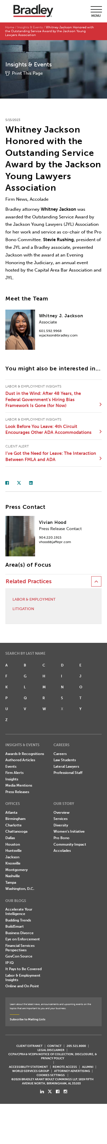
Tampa (10, 882)
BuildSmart (14, 926)
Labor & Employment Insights (22, 977)
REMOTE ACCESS (65, 1067)
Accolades (62, 851)
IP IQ (9, 963)
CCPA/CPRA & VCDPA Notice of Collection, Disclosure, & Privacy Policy (52, 1056)
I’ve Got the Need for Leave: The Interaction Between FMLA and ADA (50, 456)
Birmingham (15, 819)
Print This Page (27, 73)
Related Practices (29, 581)
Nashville (12, 876)
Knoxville (13, 863)
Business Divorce (19, 933)
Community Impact (70, 844)
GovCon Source (18, 956)
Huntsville (13, 851)
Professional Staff (68, 773)
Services (60, 819)
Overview (62, 812)
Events (10, 766)
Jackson (12, 857)
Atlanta (11, 812)
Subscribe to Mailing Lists (27, 1019)
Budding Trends (18, 920)
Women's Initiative (69, 831)
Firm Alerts (14, 773)
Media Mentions (18, 785)
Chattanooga (16, 831)
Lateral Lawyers (66, 766)
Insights (11, 779)
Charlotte (13, 825)
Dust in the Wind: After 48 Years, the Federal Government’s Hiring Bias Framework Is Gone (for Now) (43, 399)
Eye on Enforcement (22, 939)
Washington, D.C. (19, 889)
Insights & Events (30, 27)
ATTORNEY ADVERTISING (72, 1071)
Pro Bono (62, 838)
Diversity (61, 825)
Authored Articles (20, 760)
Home (9, 27)
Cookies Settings (51, 1075)
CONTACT (54, 1046)
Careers (60, 754)
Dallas (10, 838)
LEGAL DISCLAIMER (50, 1050)
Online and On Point (22, 986)
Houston (12, 844)
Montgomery (16, 870)
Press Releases (17, 792)
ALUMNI (87, 1067)
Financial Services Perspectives (19, 948)
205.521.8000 (76, 1046)
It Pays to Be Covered (23, 969)
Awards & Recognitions (24, 754)
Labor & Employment (34, 599)
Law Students (65, 760)
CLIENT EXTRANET (29, 1046)
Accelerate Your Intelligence (18, 911)
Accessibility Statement (28, 1067)
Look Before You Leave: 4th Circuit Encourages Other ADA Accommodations (48, 429)
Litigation (23, 609)
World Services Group (30, 1071)
